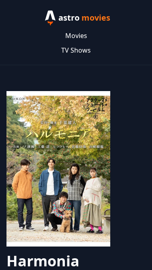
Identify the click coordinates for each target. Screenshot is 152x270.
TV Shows (76, 50)
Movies (76, 35)
